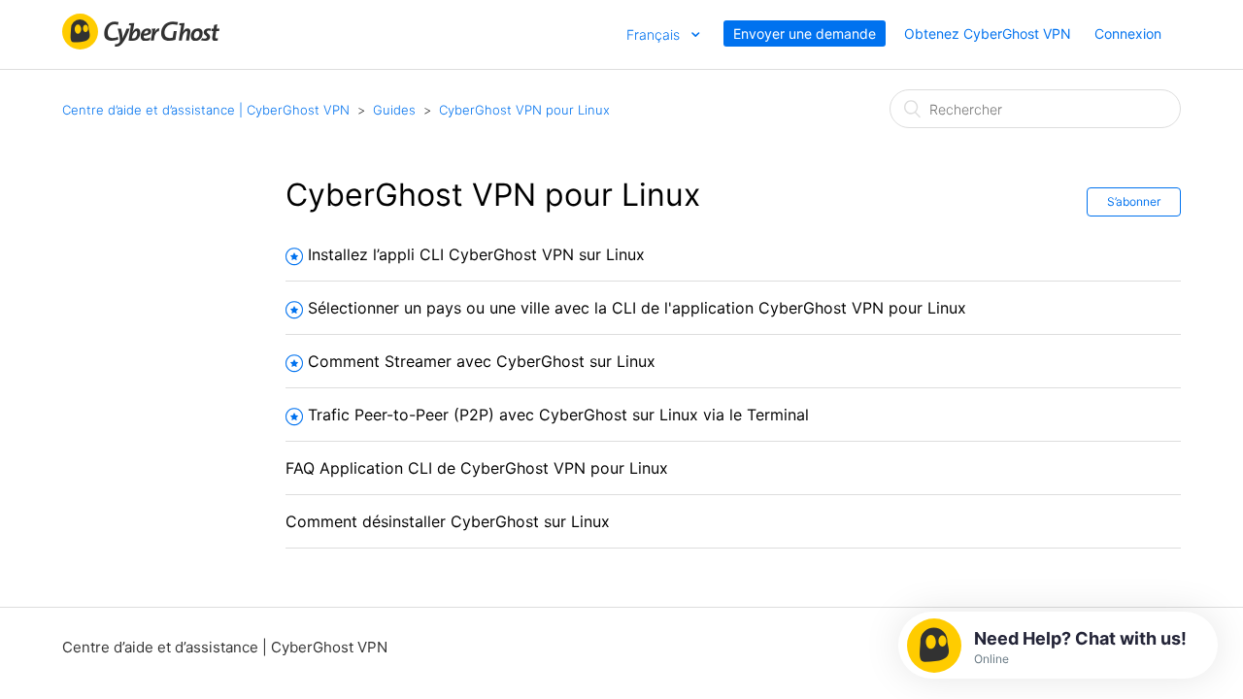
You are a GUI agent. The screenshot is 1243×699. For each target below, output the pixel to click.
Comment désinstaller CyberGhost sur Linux (448, 521)
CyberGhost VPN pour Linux (524, 109)
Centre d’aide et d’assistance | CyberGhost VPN (206, 109)
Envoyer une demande (804, 33)
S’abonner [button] (1133, 201)
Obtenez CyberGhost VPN (987, 33)
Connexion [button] (1127, 33)
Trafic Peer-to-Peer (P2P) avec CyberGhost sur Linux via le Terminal (558, 414)
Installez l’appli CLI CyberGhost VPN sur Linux (476, 254)
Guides (394, 109)
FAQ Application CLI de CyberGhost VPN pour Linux (477, 468)
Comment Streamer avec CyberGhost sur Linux (481, 361)
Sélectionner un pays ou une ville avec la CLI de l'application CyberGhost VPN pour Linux (637, 307)
